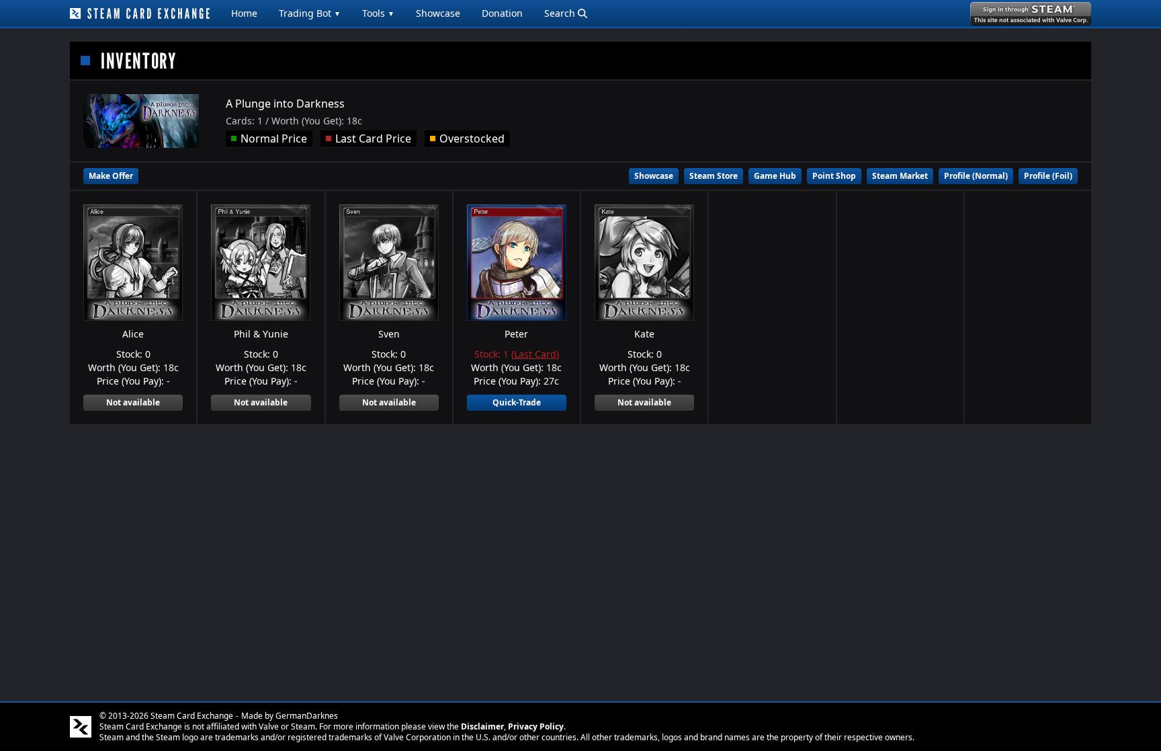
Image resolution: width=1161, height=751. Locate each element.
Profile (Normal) (976, 176)
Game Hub (775, 176)
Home (244, 13)
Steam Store (713, 176)
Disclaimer (482, 726)
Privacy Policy (536, 726)
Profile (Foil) (1048, 176)
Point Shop (834, 176)
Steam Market (900, 176)
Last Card (535, 354)
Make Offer (111, 176)
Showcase (438, 13)
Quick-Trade (516, 402)
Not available (133, 402)
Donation (502, 13)
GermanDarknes (306, 715)
